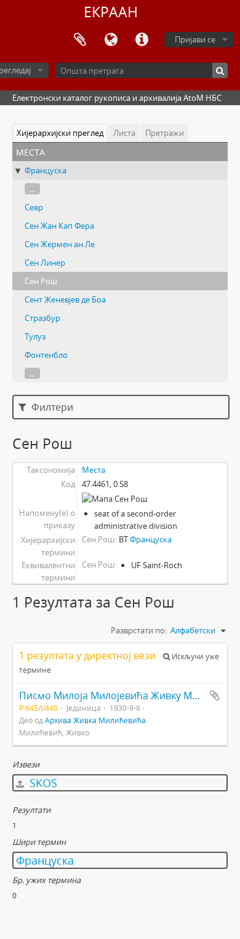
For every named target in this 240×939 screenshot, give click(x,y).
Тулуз (35, 336)
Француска (45, 170)
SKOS (41, 782)
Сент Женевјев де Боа (65, 299)
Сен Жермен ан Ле (60, 244)
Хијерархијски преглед (60, 132)
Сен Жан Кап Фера (59, 225)
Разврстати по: (139, 630)
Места (93, 469)
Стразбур (42, 317)
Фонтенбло (46, 354)
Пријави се (195, 39)
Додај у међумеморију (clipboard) (215, 695)
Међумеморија (80, 40)
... (32, 188)
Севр (34, 207)
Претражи (164, 132)
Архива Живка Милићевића (95, 720)
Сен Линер (45, 262)
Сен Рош (41, 281)
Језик (110, 40)
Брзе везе (141, 40)
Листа (124, 132)
